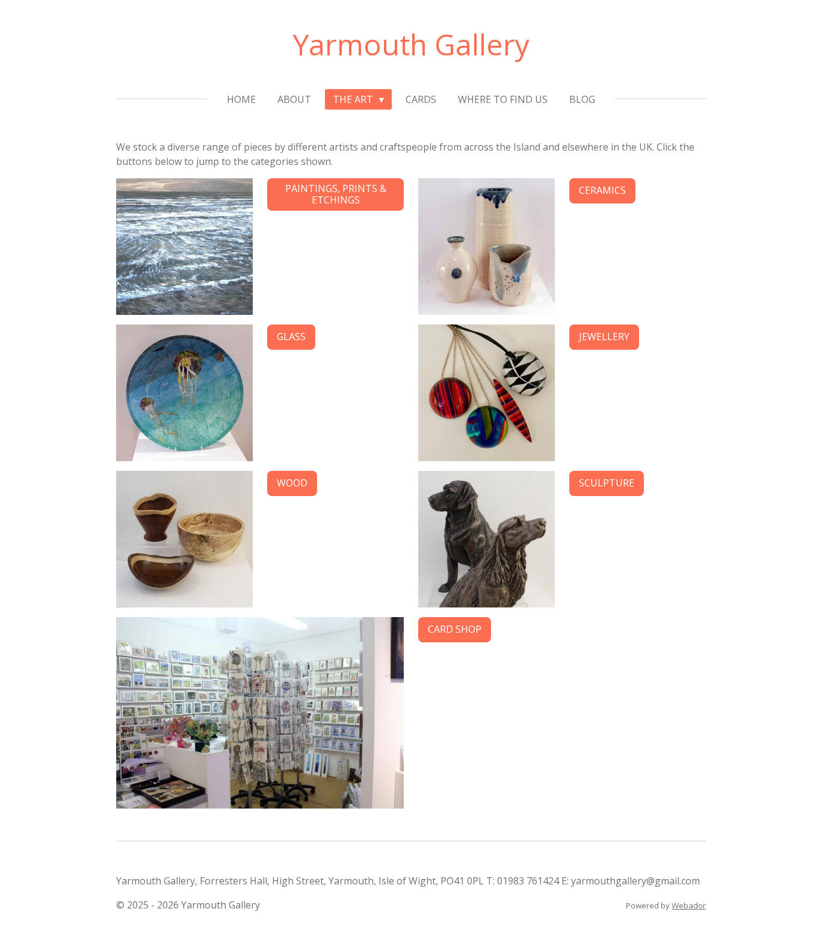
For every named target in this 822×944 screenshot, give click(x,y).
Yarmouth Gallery (411, 44)
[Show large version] (486, 246)
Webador (689, 905)
